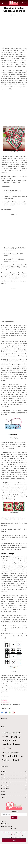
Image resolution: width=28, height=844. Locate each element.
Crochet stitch (10, 756)
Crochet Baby (4, 777)
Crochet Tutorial (5, 788)
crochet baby (9, 740)
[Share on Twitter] (3, 713)
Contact (3, 821)
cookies (8, 832)
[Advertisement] (14, 32)
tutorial (15, 760)
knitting (21, 756)
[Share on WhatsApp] (11, 713)
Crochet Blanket (5, 780)
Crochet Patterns (5, 785)
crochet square (10, 752)
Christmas (5, 736)
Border (3, 774)
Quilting (5, 760)
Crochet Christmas (6, 782)
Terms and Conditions (6, 826)
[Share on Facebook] (7, 713)
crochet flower (7, 748)
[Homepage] (13, 3)
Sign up (14, 817)
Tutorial (3, 797)
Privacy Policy (4, 824)
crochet (16, 736)
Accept (14, 840)
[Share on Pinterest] (14, 713)
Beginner (16, 733)
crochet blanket (11, 744)
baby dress (6, 733)
